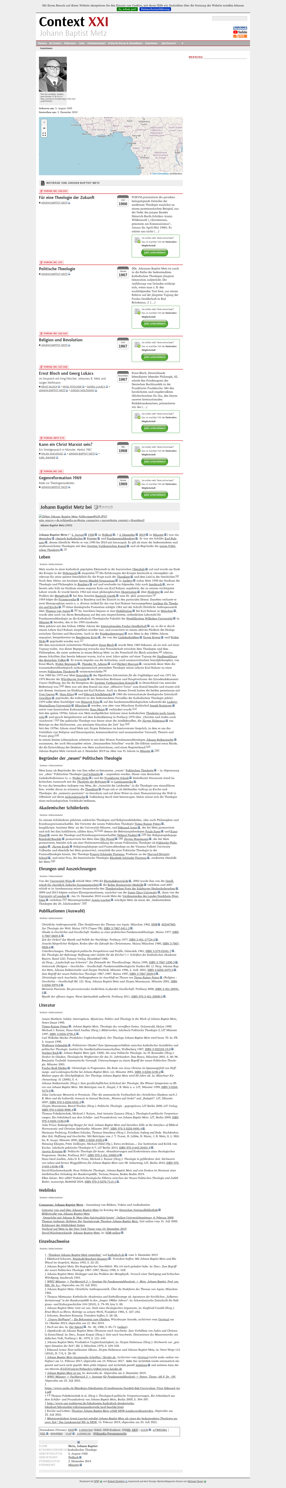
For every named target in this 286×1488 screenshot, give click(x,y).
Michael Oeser (195, 1481)
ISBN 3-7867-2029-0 (142, 973)
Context (74, 22)
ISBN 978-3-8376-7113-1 (100, 1181)
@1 (62, 1368)
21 (64, 899)
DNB (154, 924)
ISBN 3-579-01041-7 (158, 951)
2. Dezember (127, 534)
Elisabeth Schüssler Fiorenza (128, 857)
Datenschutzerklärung (155, 9)
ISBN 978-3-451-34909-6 (103, 1155)
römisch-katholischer (69, 538)
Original (163, 1319)
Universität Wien (61, 880)
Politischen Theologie (61, 671)
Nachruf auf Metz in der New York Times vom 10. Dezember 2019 (84, 1228)
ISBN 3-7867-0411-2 (117, 928)
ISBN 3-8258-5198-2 (148, 1071)
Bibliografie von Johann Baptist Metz (66, 1213)
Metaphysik (62, 595)
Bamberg (83, 584)
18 (100, 830)
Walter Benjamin (66, 663)
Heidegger (153, 591)
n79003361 (160, 1429)
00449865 (56, 1433)
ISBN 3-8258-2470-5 (160, 969)
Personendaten (66, 1442)
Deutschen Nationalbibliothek (138, 1210)
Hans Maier (97, 709)
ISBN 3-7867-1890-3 (162, 962)
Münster (158, 534)
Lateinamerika (123, 781)
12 (57, 720)
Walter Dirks (80, 778)
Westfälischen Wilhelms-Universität (149, 618)
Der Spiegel (76, 1326)
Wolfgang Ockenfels (55, 1045)
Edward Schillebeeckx (98, 694)
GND (71, 1429)
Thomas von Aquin (58, 610)
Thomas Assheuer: (90, 1221)
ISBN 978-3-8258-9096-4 (57, 1109)
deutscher (45, 538)
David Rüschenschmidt (57, 1232)
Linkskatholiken (128, 637)
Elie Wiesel (107, 839)
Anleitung (141, 1365)
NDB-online (112, 1232)
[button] (44, 122)
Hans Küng (67, 694)
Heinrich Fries (90, 701)
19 (144, 834)
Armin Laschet (100, 900)
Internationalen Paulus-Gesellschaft (124, 626)
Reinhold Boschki (50, 839)
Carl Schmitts (91, 774)
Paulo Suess (153, 831)
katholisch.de (116, 1254)
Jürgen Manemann (136, 839)
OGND (126, 1429)
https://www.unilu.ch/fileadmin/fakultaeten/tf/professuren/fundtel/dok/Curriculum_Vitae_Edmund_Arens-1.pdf (114, 1390)
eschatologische (75, 796)
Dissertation (129, 591)
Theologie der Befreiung (92, 781)
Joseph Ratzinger (161, 705)
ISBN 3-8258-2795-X (63, 1034)
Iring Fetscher (72, 386)
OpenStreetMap (160, 173)
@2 (66, 1368)
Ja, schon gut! (127, 9)
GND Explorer (111, 1429)
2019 (142, 534)
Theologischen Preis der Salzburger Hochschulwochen (140, 888)
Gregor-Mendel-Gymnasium (97, 580)
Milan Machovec (52, 453)
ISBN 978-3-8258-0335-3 (65, 1102)
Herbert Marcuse (128, 663)
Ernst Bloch (49, 386)
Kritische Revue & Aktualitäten (125, 43)
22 (84, 903)
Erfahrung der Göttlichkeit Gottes (63, 1225)
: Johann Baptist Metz (61, 1204)
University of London (52, 896)
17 (96, 830)
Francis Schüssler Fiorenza (107, 854)
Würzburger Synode (74, 679)
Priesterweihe (67, 599)
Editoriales (70, 43)
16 (157, 750)
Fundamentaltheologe (121, 538)
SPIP (96, 1481)
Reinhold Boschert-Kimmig (90, 1258)
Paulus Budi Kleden (54, 1068)
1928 (91, 534)
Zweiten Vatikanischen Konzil (106, 546)
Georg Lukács (96, 386)
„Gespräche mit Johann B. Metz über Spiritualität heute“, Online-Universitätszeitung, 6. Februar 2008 (108, 1217)
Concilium (45, 697)
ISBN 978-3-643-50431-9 (134, 1147)
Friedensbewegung (112, 633)
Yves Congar (47, 694)
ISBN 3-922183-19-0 (158, 1049)
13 (127, 723)
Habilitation (124, 610)
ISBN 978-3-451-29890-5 (147, 996)
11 (134, 708)
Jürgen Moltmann (82, 390)
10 (61, 686)
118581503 (86, 1429)
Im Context (55, 43)
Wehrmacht (70, 573)
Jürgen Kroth (60, 846)
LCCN (144, 1429)
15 (148, 746)
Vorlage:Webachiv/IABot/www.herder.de (95, 1368)
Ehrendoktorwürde (116, 880)
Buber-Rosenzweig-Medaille (125, 884)
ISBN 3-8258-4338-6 (91, 1140)
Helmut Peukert (127, 835)
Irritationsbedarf (96, 43)
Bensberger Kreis (86, 637)
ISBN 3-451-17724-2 (142, 939)
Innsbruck (155, 584)
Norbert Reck (50, 1052)
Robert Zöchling (116, 1481)
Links (82, 43)
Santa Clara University (142, 892)
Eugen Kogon (152, 637)
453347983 (168, 924)
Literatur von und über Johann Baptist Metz (70, 1210)
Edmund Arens (127, 827)
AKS (134, 1429)
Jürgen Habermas (153, 720)
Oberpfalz (138, 569)
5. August (78, 534)
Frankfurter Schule (116, 778)
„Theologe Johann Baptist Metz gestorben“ (74, 1254)
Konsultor (82, 675)
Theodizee (123, 576)
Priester (92, 538)
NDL (43, 1433)
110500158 (84, 1433)
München (167, 610)
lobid (98, 1429)
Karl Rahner (47, 457)
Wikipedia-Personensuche (110, 1433)
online (122, 1326)
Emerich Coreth (105, 595)
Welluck (107, 534)
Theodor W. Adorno (94, 663)
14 (56, 735)
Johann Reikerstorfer (160, 739)
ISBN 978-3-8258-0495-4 (126, 1128)
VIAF (68, 1433)
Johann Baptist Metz (54, 202)
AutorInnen (151, 43)
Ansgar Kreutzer (52, 1151)
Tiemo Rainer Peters (147, 823)
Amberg (127, 580)
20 (120, 838)
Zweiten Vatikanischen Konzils (115, 682)
